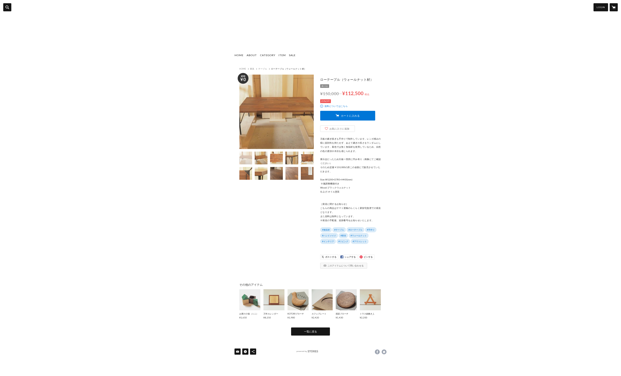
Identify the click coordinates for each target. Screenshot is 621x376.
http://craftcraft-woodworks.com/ (384, 351)
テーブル (262, 68)
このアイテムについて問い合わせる (345, 265)
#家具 (343, 235)
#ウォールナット (359, 235)
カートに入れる (350, 115)
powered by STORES (307, 351)
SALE (292, 55)
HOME (238, 55)
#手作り (371, 229)
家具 (252, 68)
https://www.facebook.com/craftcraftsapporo (377, 351)
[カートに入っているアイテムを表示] (614, 7)
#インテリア (328, 241)
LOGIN (601, 7)
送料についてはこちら (336, 106)
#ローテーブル (355, 229)
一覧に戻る (310, 331)
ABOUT (252, 55)
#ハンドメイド (329, 235)
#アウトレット (360, 241)
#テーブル (339, 229)
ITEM (282, 55)
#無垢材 (326, 229)
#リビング (343, 241)
